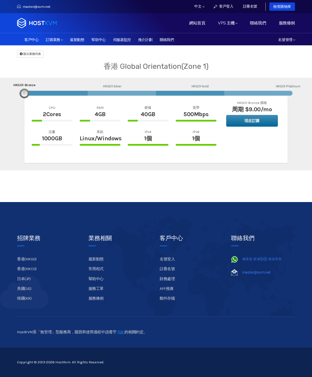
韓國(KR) (24, 298)
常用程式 (96, 268)
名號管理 (286, 39)
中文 (198, 6)
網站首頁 (197, 22)
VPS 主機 (227, 22)
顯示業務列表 (32, 54)
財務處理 (167, 278)
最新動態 (77, 39)
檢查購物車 (282, 6)
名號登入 (167, 259)
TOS (120, 332)
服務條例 (287, 22)
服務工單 (96, 288)
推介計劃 (145, 39)
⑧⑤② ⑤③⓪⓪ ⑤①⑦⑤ (262, 259)
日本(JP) (24, 278)
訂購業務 (54, 39)
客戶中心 (31, 39)
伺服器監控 (122, 39)
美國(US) (24, 288)
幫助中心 (98, 39)
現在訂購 (252, 120)
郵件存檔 (167, 298)
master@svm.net (36, 6)
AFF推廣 (167, 288)
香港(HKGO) (27, 259)
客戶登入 (226, 6)
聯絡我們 (258, 22)
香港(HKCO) (27, 268)
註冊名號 (250, 6)
